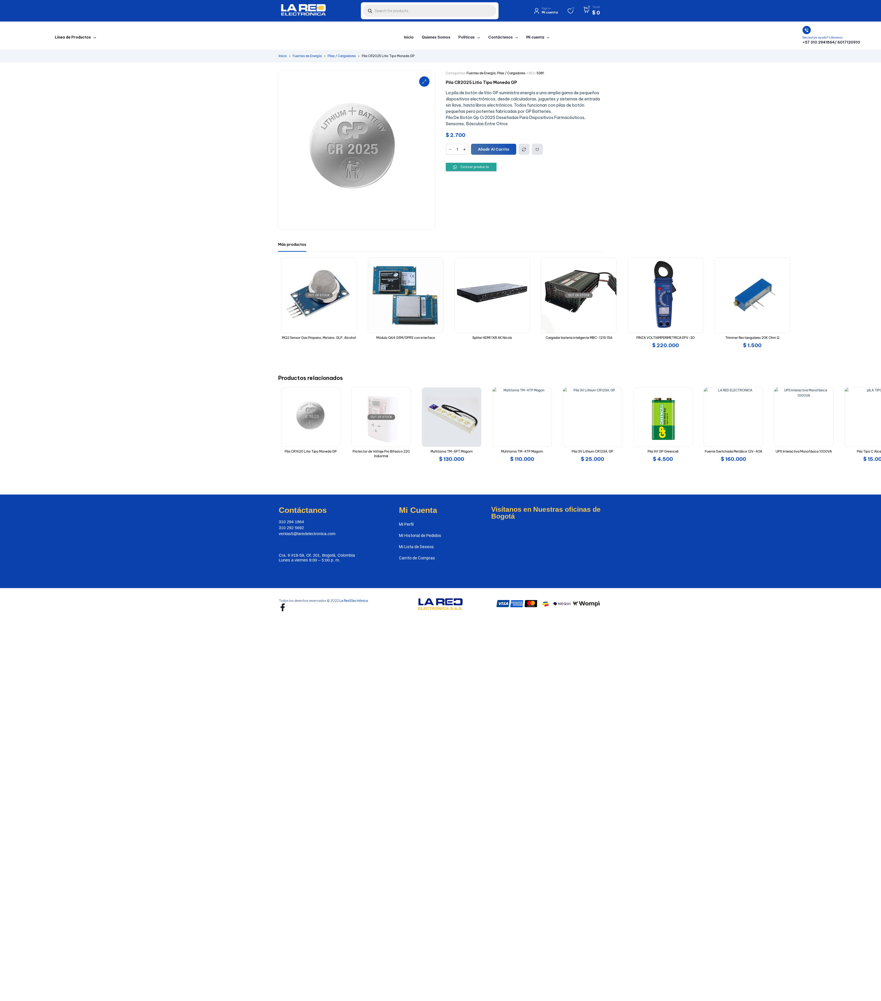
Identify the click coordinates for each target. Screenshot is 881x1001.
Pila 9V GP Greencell (597, 451)
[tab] (292, 244)
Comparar (524, 149)
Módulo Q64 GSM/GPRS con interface (339, 338)
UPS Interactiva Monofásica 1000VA (738, 451)
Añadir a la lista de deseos (537, 149)
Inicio (283, 56)
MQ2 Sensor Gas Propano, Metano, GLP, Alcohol (253, 338)
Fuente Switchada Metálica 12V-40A (667, 451)
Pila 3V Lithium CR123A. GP (526, 451)
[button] (424, 81)
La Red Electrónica (354, 601)
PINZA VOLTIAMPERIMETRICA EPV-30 (599, 338)
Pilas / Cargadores (342, 56)
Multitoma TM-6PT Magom (386, 451)
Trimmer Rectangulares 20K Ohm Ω (686, 338)
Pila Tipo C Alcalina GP (808, 451)
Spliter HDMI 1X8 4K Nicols (426, 338)
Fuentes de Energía (307, 56)
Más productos (292, 244)
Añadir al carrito (493, 149)
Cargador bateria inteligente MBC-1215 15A (513, 338)
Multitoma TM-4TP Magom (456, 451)
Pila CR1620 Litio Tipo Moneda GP (245, 451)
